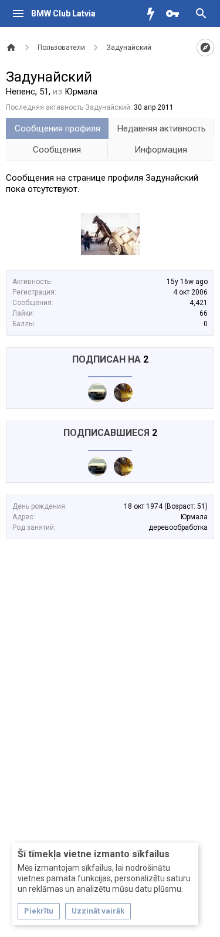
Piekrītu (38, 910)
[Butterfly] (123, 392)
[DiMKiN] (97, 392)
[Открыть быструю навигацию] (205, 47)
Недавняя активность (161, 128)
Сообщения (57, 149)
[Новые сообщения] (153, 13)
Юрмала (194, 517)
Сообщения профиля (57, 128)
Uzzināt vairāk (98, 910)
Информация (160, 149)
